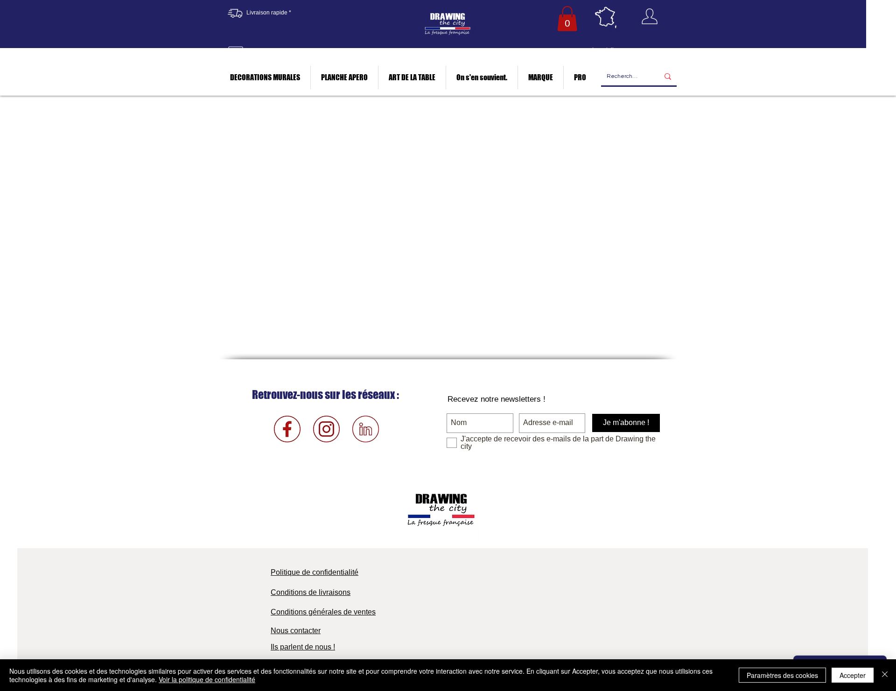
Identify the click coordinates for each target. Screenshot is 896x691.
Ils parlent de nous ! (303, 647)
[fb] (287, 429)
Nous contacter (296, 631)
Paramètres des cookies (782, 675)
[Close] (884, 675)
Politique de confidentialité (314, 572)
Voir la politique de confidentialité (207, 679)
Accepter (853, 675)
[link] (567, 18)
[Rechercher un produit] (668, 76)
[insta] (326, 429)
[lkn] (365, 429)
